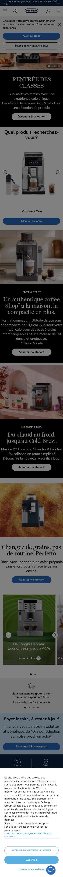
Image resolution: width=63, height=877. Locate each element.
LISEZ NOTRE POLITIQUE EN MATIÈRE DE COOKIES (28, 835)
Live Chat (51, 870)
